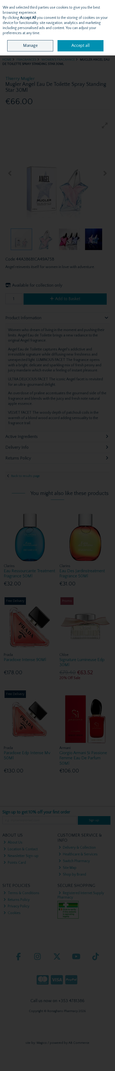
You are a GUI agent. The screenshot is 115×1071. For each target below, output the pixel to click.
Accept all (80, 45)
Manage (30, 45)
